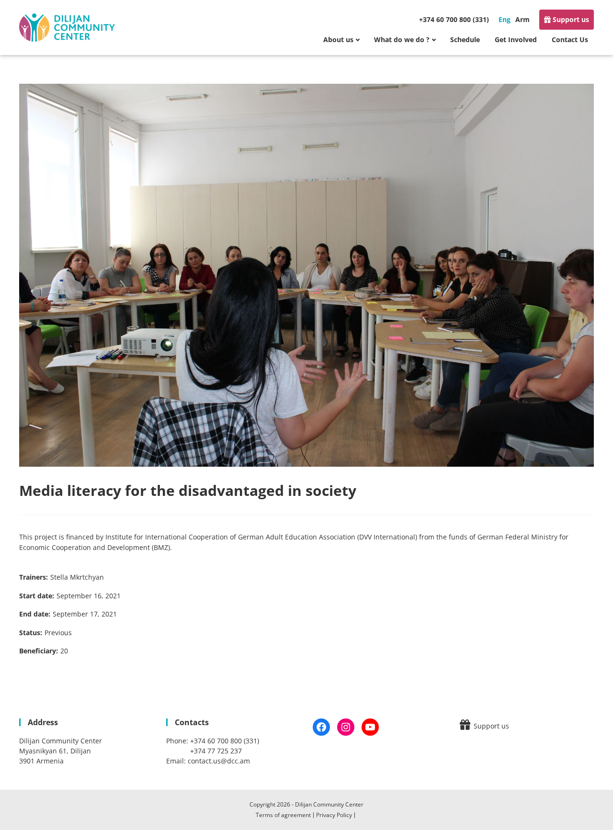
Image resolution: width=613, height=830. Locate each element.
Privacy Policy (334, 815)
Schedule (465, 39)
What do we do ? (402, 39)
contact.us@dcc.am (219, 760)
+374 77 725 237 (216, 750)
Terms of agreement (283, 815)
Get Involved (516, 39)
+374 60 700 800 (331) (454, 19)
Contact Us (570, 39)
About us (338, 39)
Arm (522, 19)
